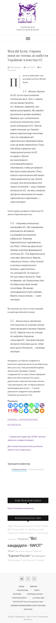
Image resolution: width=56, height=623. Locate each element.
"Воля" (11, 551)
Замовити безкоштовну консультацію (28, 606)
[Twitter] (15, 405)
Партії (36, 590)
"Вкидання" (23, 539)
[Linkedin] (26, 405)
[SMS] (20, 410)
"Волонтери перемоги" (24, 551)
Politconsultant (15, 67)
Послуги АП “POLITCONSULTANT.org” (28, 602)
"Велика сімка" (18, 529)
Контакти (28, 609)
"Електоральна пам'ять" (24, 526)
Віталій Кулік (14, 424)
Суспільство (38, 598)
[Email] (36, 410)
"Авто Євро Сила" (29, 560)
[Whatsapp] (31, 405)
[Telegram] (20, 405)
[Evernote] (31, 410)
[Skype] (36, 405)
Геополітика (22, 590)
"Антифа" (40, 560)
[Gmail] (10, 410)
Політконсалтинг (28, 419)
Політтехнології (19, 598)
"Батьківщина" (38, 556)
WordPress (28, 619)
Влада (21, 586)
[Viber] (42, 405)
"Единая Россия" (19, 555)
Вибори (33, 586)
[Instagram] (15, 410)
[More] (42, 410)
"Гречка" (37, 526)
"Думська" (37, 551)
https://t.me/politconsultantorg (21, 508)
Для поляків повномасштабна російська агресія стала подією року (25, 448)
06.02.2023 (30, 67)
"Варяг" (11, 526)
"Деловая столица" (36, 529)
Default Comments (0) (36, 469)
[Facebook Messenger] (26, 410)
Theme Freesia (31, 617)
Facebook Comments (19, 469)
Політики (17, 594)
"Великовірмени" (14, 560)
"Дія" (26, 529)
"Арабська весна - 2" (28, 533)
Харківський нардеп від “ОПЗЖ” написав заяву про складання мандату (26, 438)
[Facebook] (10, 405)
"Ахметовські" (13, 533)
